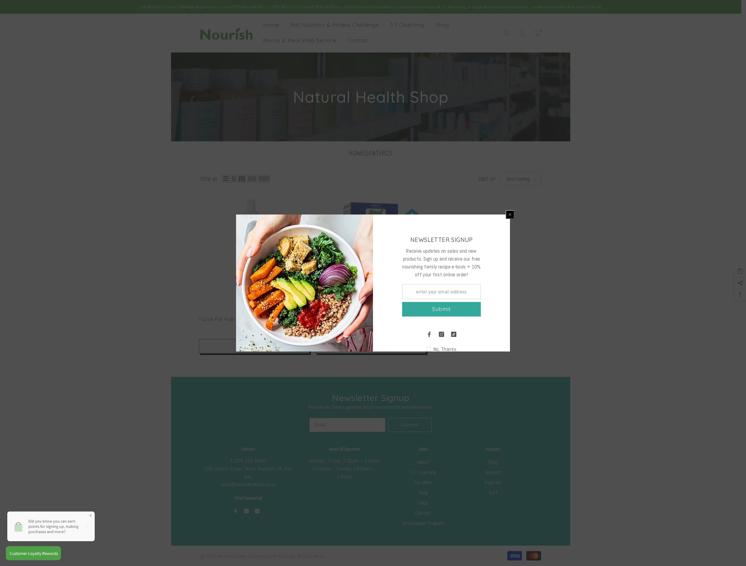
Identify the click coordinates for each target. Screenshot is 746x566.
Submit (441, 309)
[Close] (510, 214)
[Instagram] (441, 334)
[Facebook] (429, 334)
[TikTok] (454, 334)
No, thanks (445, 349)
